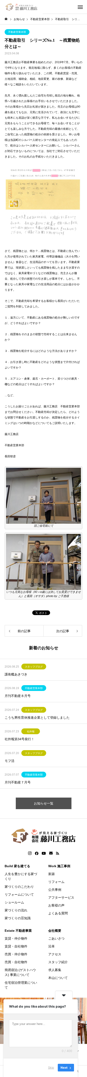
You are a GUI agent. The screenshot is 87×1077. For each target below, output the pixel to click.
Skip (51, 1067)
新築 (51, 874)
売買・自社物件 (16, 962)
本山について (58, 978)
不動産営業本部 (17, 32)
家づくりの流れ (16, 910)
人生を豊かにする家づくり (21, 876)
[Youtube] (44, 853)
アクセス (54, 954)
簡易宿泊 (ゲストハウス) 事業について (20, 972)
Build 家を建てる (17, 866)
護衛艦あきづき (16, 674)
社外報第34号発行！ (19, 739)
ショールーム (14, 902)
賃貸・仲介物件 (16, 938)
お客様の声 (56, 905)
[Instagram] (30, 853)
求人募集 (54, 970)
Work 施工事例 (59, 866)
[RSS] (57, 853)
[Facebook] (37, 853)
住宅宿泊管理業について (21, 985)
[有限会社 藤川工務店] (21, 7)
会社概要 (54, 930)
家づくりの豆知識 (18, 918)
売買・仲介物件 (16, 954)
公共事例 (54, 889)
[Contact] (51, 853)
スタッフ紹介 (58, 962)
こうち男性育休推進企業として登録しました (37, 717)
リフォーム (56, 882)
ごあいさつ (56, 938)
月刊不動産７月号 (18, 782)
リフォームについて (19, 894)
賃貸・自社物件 (16, 946)
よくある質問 (58, 913)
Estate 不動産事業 (18, 930)
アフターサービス (61, 897)
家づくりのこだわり (19, 886)
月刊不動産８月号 (18, 696)
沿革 (51, 946)
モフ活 (9, 761)
